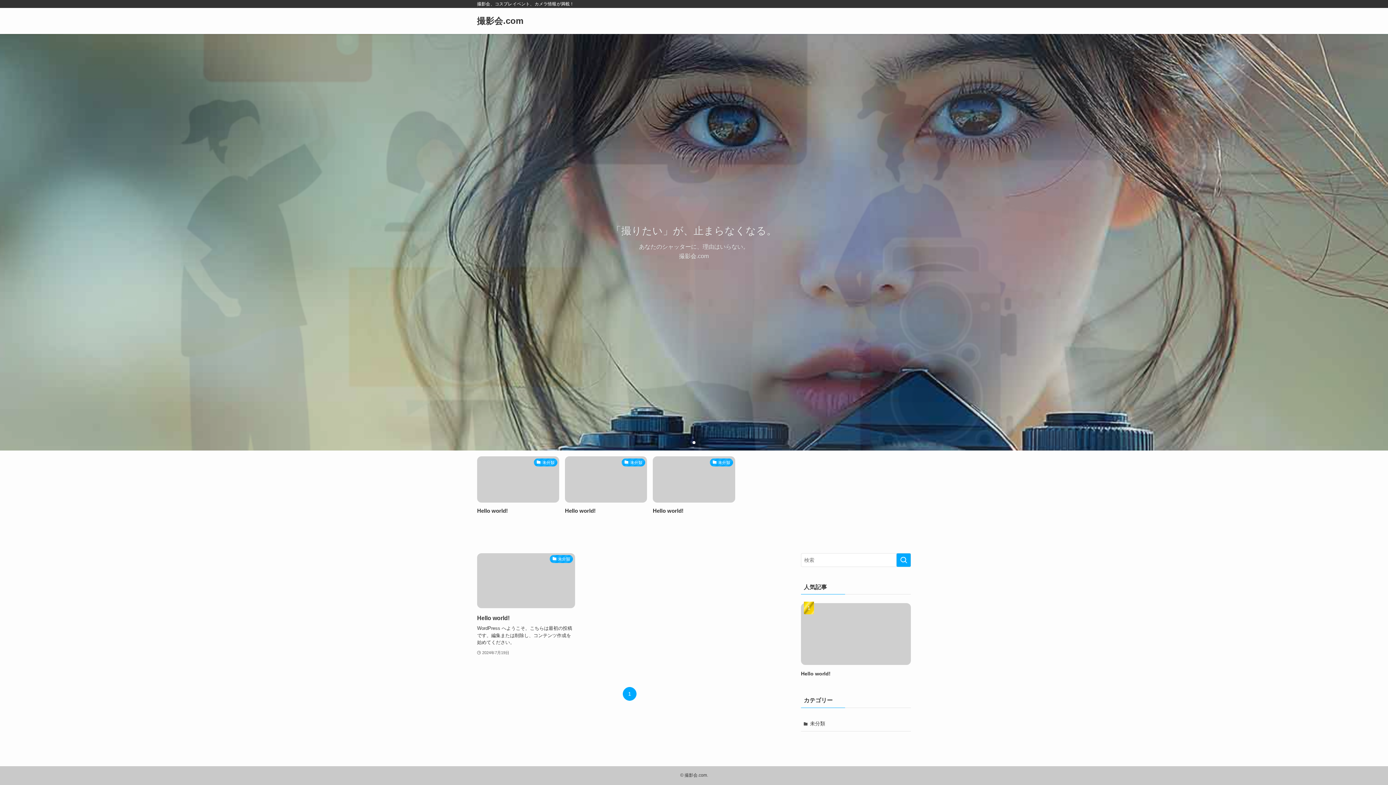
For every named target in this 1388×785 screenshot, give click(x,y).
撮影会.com (500, 21)
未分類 (817, 723)
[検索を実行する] (903, 560)
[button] (688, 442)
